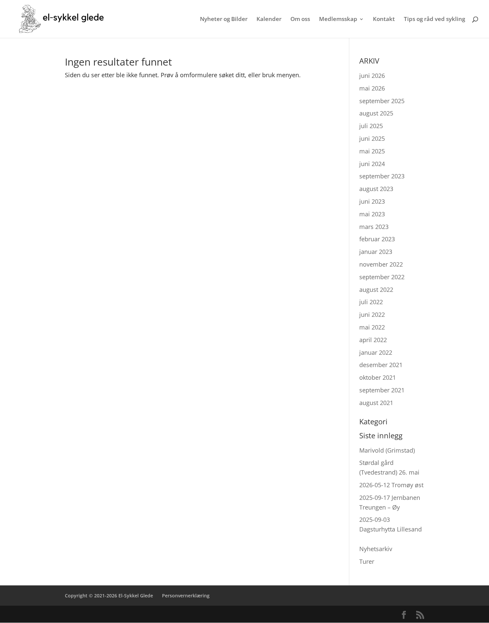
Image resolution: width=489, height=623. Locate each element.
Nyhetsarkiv (375, 549)
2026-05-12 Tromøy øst (391, 485)
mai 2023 (372, 214)
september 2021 (382, 390)
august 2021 (376, 403)
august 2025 (376, 113)
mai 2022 (372, 327)
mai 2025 (372, 151)
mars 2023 (374, 227)
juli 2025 (371, 126)
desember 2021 (381, 365)
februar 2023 (377, 239)
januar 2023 (375, 252)
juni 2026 (372, 76)
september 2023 (382, 176)
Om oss (300, 20)
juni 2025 (372, 138)
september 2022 (382, 277)
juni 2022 (372, 314)
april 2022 (373, 340)
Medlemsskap (338, 20)
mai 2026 (372, 88)
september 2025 (382, 101)
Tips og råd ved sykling (434, 20)
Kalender (268, 20)
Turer (366, 561)
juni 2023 (372, 201)
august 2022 (376, 290)
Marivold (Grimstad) (387, 450)
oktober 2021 (377, 377)
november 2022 (381, 264)
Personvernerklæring (186, 595)
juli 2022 (371, 302)
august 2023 (376, 189)
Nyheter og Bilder (223, 20)
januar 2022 (375, 352)
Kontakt (384, 20)
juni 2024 (372, 164)
